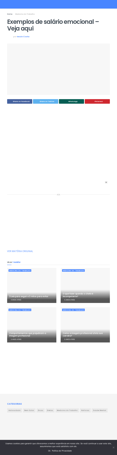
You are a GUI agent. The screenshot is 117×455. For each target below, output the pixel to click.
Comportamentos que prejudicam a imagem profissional (27, 334)
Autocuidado (15, 410)
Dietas (50, 410)
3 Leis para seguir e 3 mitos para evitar (28, 296)
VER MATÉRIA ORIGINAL (20, 251)
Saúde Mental (99, 410)
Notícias (85, 410)
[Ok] (113, 447)
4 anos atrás (15, 300)
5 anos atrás (69, 300)
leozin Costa (23, 36)
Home (9, 14)
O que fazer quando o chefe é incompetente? (78, 295)
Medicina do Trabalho (25, 14)
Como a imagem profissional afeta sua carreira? (83, 334)
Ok (49, 451)
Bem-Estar (29, 410)
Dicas (40, 410)
